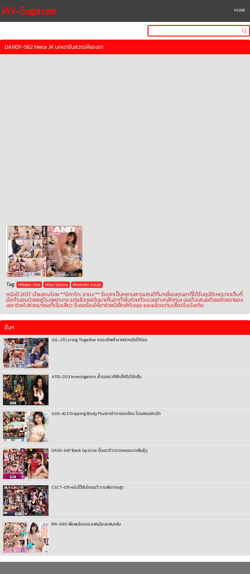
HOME (239, 10)
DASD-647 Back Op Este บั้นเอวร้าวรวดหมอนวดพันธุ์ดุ (100, 450)
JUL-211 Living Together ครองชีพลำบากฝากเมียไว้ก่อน (99, 340)
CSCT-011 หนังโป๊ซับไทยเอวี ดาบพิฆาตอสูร (88, 487)
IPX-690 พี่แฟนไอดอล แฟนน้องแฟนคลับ (86, 524)
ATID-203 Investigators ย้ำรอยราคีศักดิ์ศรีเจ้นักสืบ (96, 377)
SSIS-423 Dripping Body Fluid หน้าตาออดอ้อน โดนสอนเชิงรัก (106, 413)
